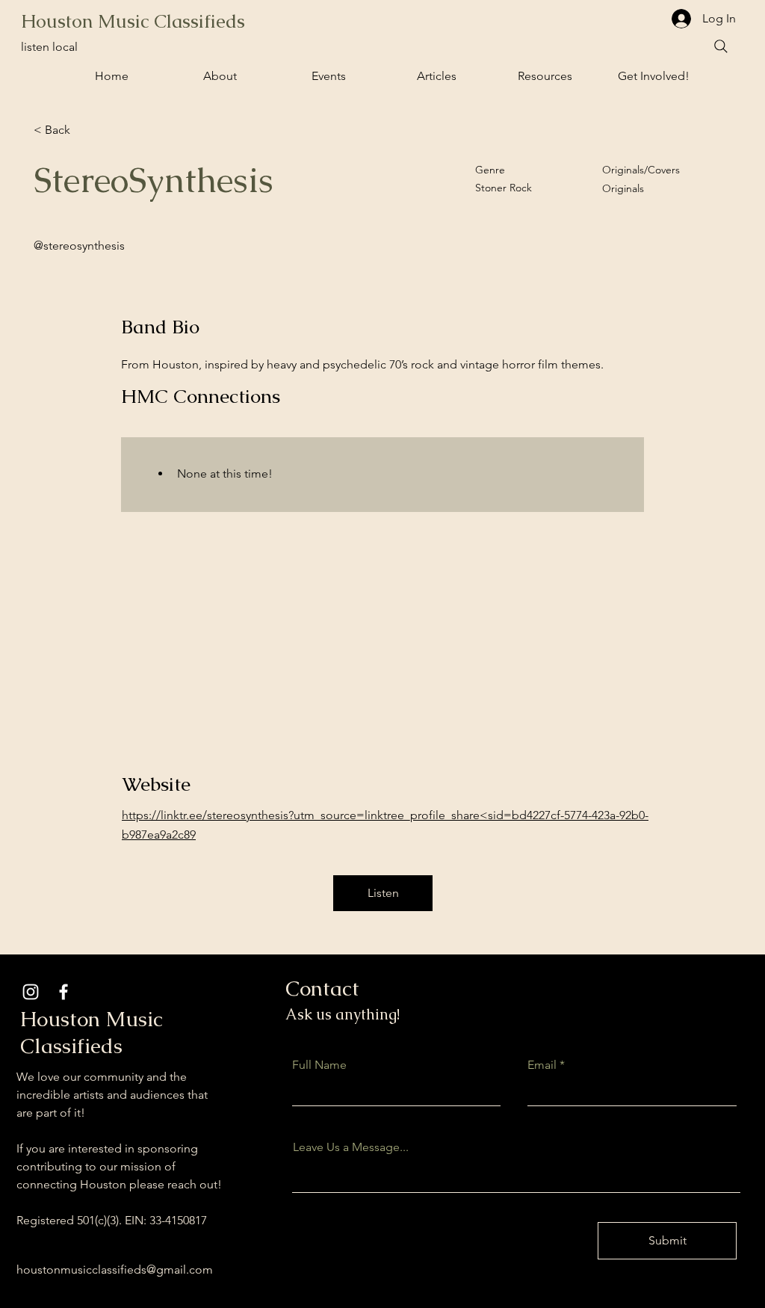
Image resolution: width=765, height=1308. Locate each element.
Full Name (319, 1065)
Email (542, 1065)
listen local (49, 47)
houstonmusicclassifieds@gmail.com (114, 1269)
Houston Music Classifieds (133, 21)
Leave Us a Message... (351, 1147)
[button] (328, 76)
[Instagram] (30, 991)
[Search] (721, 46)
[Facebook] (63, 991)
